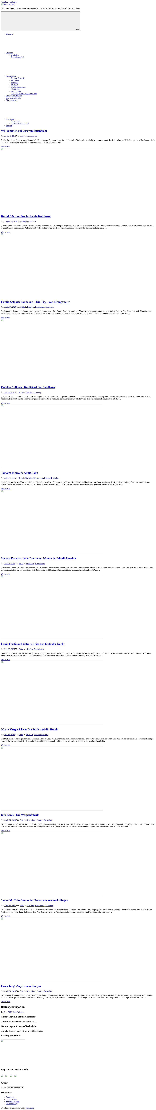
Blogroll (9, 126)
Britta (23, 221)
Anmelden (10, 1097)
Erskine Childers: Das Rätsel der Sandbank (28, 387)
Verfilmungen (16, 91)
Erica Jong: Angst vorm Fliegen (21, 986)
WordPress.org (11, 1104)
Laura (22, 136)
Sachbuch (32, 221)
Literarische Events (13, 98)
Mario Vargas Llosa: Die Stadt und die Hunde (29, 729)
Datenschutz (15, 121)
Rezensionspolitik (17, 57)
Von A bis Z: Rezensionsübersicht (24, 94)
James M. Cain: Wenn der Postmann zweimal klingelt (34, 900)
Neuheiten (15, 80)
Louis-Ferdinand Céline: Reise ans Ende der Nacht (32, 643)
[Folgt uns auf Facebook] (3, 1077)
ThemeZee (30, 1108)
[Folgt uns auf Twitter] (7, 1077)
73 (9, 1012)
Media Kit (15, 55)
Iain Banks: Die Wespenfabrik (20, 814)
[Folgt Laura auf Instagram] (16, 1077)
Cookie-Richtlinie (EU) (20, 123)
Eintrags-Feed (11, 1099)
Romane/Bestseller (18, 78)
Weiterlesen (5, 146)
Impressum (10, 119)
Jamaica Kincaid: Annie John (19, 472)
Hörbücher (15, 89)
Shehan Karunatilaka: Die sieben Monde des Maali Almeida (38, 558)
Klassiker (14, 85)
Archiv (3, 1088)
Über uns (9, 53)
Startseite (9, 34)
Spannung (15, 83)
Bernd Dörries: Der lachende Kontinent (26, 216)
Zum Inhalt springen (9, 2)
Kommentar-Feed (12, 1101)
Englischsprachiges (18, 87)
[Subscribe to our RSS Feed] (12, 1077)
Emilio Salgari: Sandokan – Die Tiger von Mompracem (35, 301)
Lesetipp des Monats (14, 96)
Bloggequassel (11, 100)
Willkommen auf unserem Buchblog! (24, 130)
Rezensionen (11, 76)
